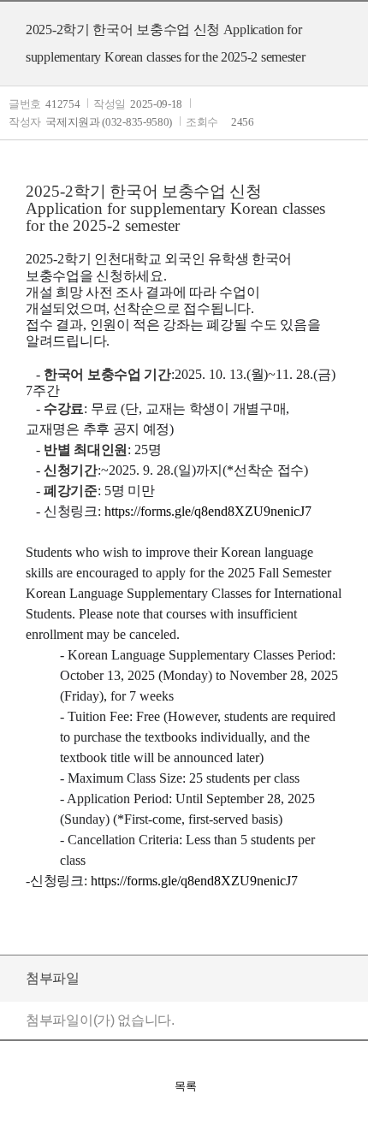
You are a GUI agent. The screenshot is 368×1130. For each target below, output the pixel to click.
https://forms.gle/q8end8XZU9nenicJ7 (194, 880)
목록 (186, 1086)
